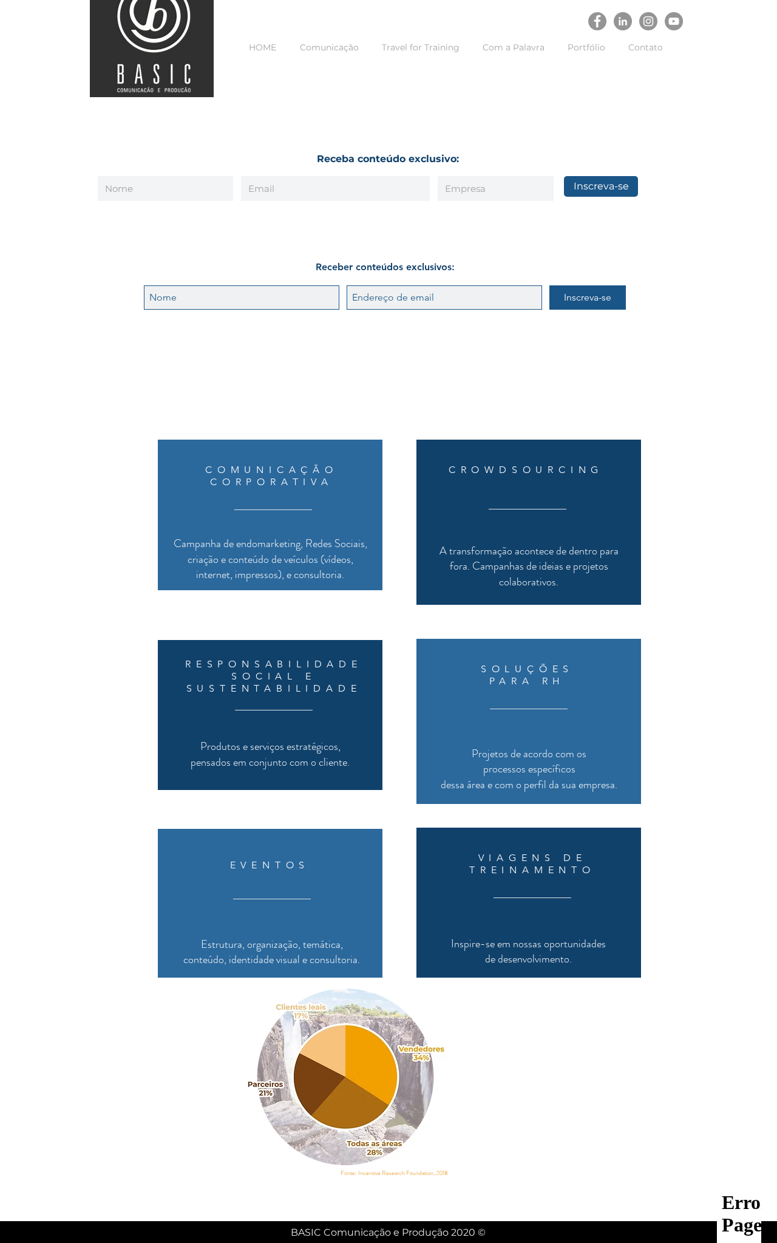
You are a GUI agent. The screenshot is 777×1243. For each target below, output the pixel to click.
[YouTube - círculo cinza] (674, 21)
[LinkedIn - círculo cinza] (623, 21)
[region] (270, 515)
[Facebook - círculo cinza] (597, 21)
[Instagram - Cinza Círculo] (648, 21)
